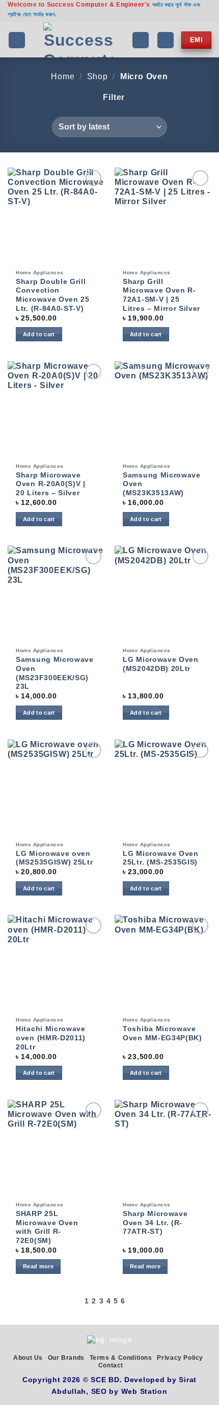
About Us (28, 1357)
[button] (17, 40)
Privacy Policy (180, 1357)
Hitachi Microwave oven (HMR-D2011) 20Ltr (51, 1037)
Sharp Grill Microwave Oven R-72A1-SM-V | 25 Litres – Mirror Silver (161, 295)
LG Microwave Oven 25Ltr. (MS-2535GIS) (161, 858)
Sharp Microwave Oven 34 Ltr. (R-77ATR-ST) (155, 1222)
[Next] (131, 1301)
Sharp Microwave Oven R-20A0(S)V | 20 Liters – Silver (51, 484)
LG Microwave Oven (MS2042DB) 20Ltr (161, 664)
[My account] (165, 40)
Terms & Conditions (121, 1357)
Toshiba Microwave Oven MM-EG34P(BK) (162, 1033)
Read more (38, 1266)
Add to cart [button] (39, 334)
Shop (97, 76)
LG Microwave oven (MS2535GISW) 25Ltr (54, 858)
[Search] (140, 40)
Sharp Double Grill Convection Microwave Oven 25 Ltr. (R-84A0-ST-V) (53, 295)
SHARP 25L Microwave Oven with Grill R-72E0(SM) (47, 1227)
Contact (110, 1365)
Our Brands (66, 1357)
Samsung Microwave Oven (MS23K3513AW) (162, 484)
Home (62, 76)
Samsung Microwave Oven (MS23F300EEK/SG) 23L (55, 673)
